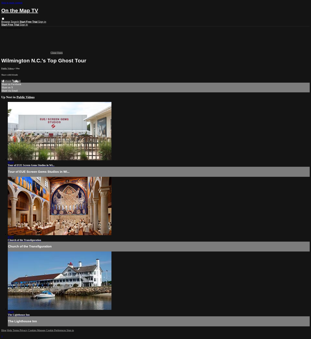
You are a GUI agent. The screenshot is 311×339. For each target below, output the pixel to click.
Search (15, 21)
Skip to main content (11, 2)
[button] (3, 19)
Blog (3, 330)
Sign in (42, 21)
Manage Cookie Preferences (52, 330)
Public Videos (7, 68)
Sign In (24, 24)
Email (18, 81)
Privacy (24, 330)
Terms (16, 330)
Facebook (6, 81)
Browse (6, 21)
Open (60, 52)
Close (54, 52)
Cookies (32, 330)
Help (10, 330)
